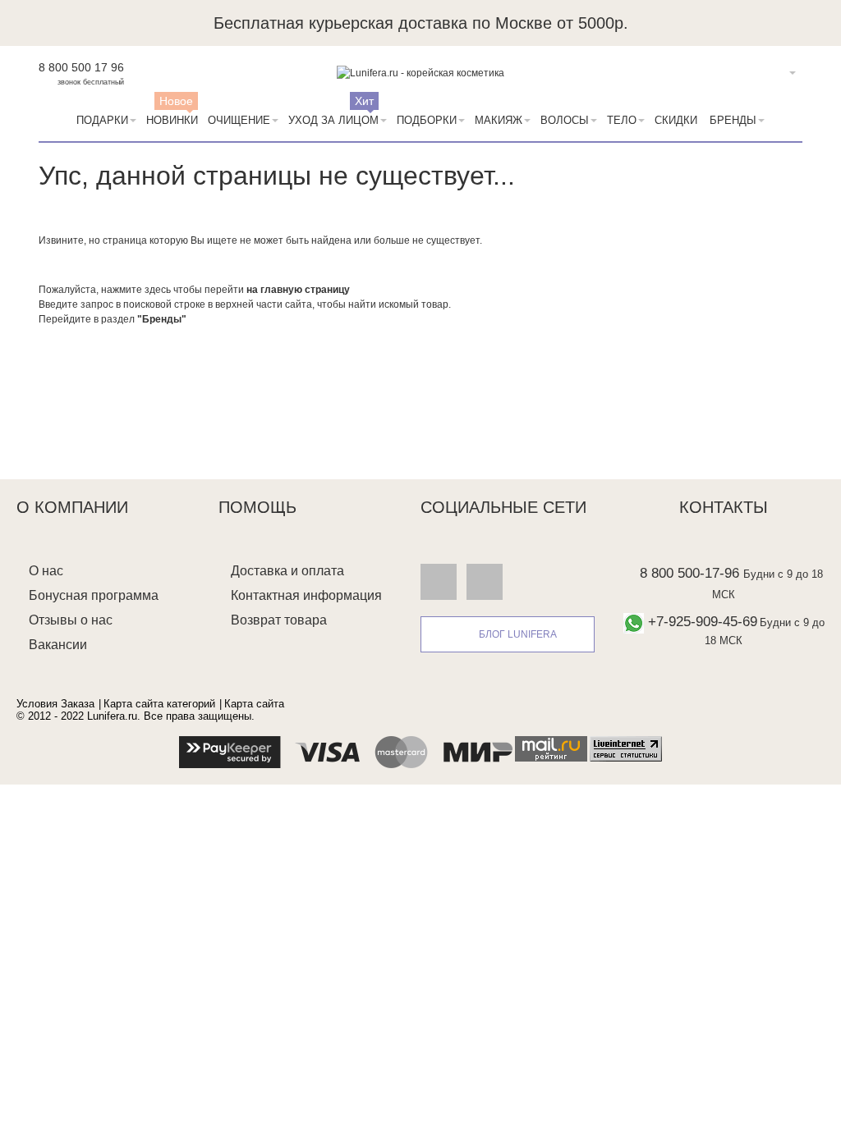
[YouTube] (484, 581)
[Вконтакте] (438, 581)
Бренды (733, 120)
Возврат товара (279, 620)
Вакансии (58, 645)
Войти (767, 73)
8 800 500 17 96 (81, 67)
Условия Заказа (55, 704)
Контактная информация (306, 595)
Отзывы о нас (71, 620)
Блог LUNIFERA (518, 634)
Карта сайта (254, 704)
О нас (46, 571)
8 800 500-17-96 (689, 573)
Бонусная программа (94, 595)
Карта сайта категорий (159, 704)
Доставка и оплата (287, 571)
